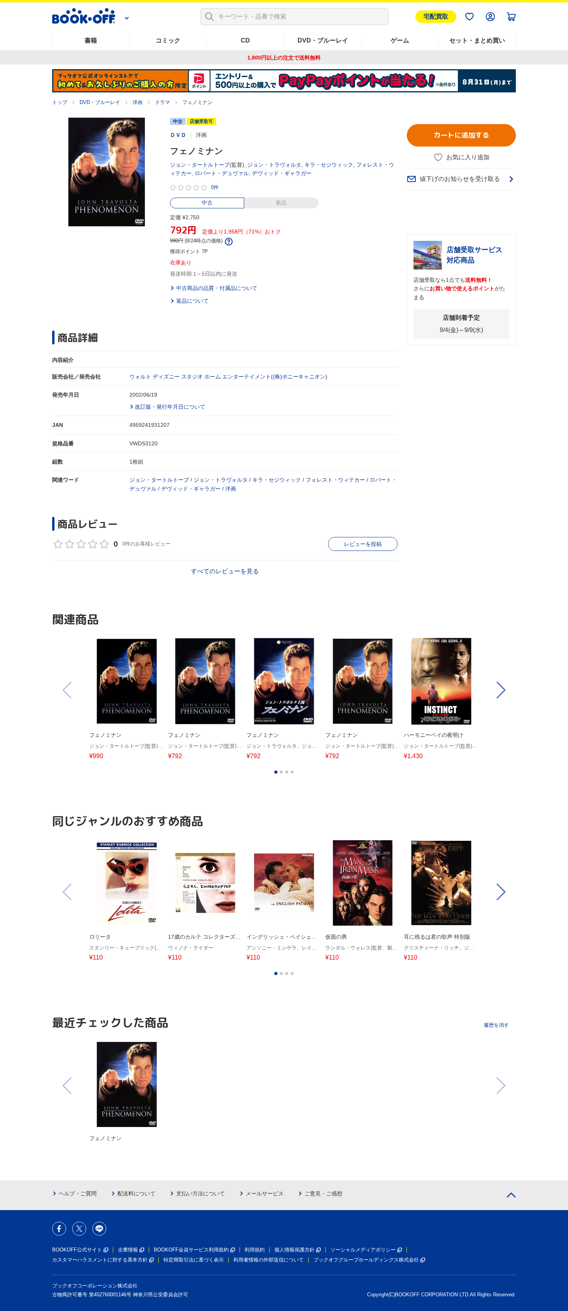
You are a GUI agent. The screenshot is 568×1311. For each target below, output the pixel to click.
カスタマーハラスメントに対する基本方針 (100, 1260)
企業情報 (128, 1250)
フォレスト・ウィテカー (335, 480)
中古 (207, 202)
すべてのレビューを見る (225, 571)
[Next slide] (500, 690)
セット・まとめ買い (477, 40)
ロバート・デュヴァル (222, 173)
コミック (168, 40)
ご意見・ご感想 (323, 1193)
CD (245, 40)
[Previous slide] (67, 690)
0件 (215, 187)
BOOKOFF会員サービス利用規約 (191, 1250)
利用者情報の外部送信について (268, 1260)
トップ (59, 102)
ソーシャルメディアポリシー (363, 1250)
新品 (281, 202)
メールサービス (265, 1193)
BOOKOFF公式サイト (77, 1250)
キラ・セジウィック (328, 165)
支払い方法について (200, 1193)
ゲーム (400, 40)
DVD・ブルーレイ (323, 40)
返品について (192, 301)
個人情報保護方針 (294, 1250)
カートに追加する (461, 135)
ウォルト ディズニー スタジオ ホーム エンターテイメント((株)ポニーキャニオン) (228, 376)
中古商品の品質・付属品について (216, 288)
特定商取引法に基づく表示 (193, 1260)
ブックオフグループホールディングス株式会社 (366, 1260)
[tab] (275, 772)
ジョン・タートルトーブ (200, 165)
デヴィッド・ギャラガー (281, 173)
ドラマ (162, 102)
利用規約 (255, 1250)
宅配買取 (435, 16)
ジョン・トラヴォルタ (274, 165)
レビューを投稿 (363, 544)
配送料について (136, 1193)
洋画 (138, 102)
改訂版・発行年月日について (170, 406)
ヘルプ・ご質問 (78, 1193)
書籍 (91, 40)
